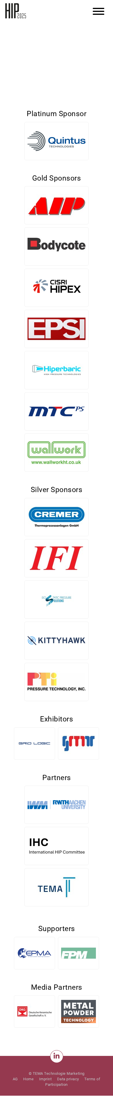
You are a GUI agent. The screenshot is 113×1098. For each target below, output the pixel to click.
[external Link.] (56, 1056)
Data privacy (68, 1079)
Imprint (45, 1079)
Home (28, 1079)
